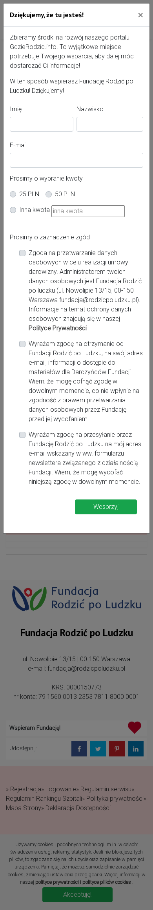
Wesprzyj (105, 506)
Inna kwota (34, 209)
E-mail (18, 145)
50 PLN (65, 194)
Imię (16, 109)
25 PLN (29, 194)
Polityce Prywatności (58, 328)
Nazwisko (90, 109)
